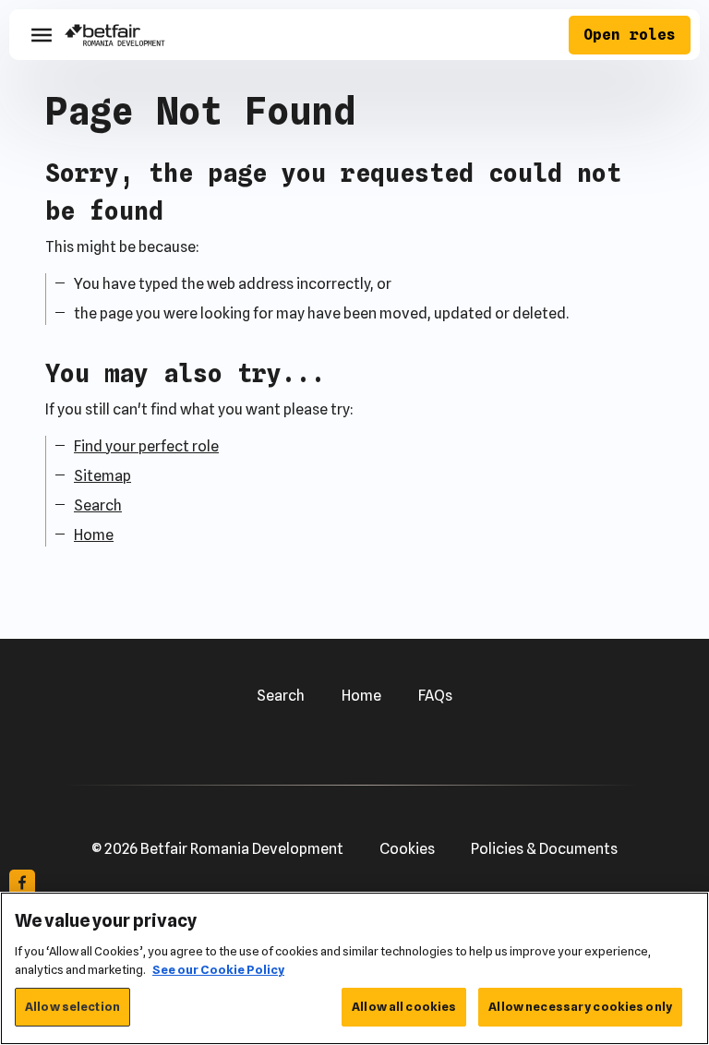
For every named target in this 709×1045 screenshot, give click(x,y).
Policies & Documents (544, 849)
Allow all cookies (404, 1006)
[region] (354, 968)
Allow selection (72, 1006)
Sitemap (102, 476)
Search (98, 505)
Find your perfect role (146, 446)
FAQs (435, 695)
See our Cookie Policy (218, 969)
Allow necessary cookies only (580, 1006)
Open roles (629, 34)
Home (94, 535)
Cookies (407, 849)
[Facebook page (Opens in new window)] (22, 882)
